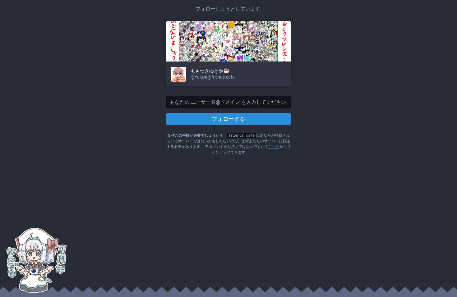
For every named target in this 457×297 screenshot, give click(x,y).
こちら (273, 146)
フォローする (228, 119)
